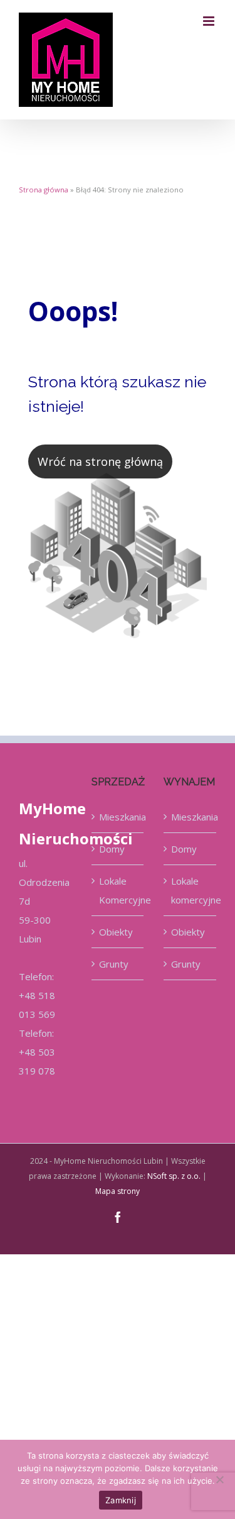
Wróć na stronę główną (100, 461)
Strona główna (43, 189)
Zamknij (120, 1500)
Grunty (113, 964)
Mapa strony (117, 1191)
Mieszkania (118, 816)
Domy (112, 848)
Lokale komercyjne (190, 890)
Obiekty (116, 931)
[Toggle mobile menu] (209, 21)
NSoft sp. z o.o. (174, 1176)
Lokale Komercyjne (118, 890)
